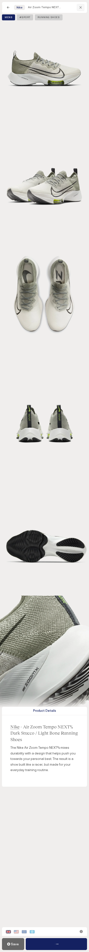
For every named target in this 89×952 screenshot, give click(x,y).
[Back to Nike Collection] (81, 7)
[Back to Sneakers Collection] (8, 7)
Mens (8, 17)
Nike (15, 726)
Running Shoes (49, 17)
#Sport (25, 17)
